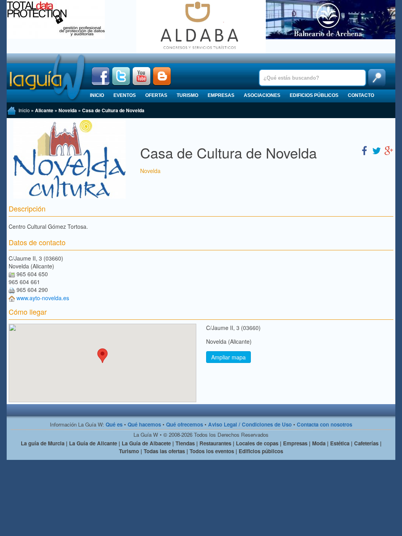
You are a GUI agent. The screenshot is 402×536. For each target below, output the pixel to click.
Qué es (114, 424)
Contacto (361, 95)
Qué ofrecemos (184, 424)
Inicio (97, 95)
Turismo (187, 95)
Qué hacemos (144, 424)
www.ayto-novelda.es (42, 298)
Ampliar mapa (228, 357)
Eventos (124, 95)
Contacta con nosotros (324, 424)
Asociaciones (262, 95)
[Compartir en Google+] (388, 150)
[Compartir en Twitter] (376, 150)
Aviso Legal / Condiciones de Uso (250, 424)
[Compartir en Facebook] (364, 150)
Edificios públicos (314, 95)
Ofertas (156, 95)
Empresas (221, 95)
